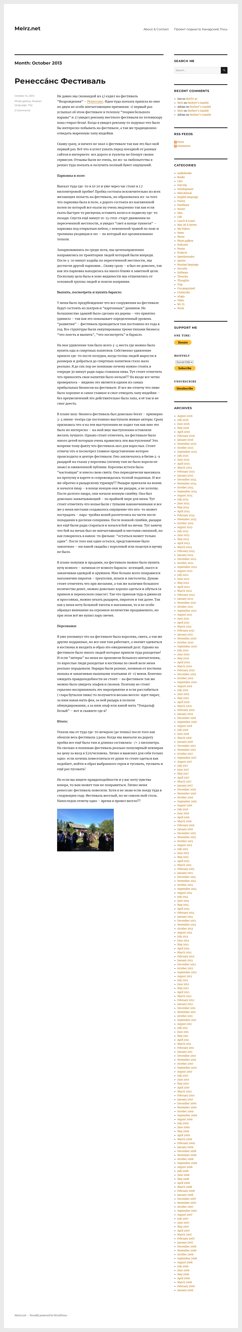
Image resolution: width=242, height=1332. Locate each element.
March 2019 (184, 706)
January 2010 (185, 1099)
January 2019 (185, 714)
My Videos (183, 228)
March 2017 (184, 781)
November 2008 (186, 1155)
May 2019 (183, 698)
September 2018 (187, 722)
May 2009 (183, 1131)
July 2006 (183, 1266)
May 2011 (182, 1036)
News (180, 232)
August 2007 (184, 1214)
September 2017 (187, 757)
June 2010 (183, 1079)
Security (182, 268)
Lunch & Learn (186, 221)
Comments (184, 146)
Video (180, 300)
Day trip (182, 185)
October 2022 (185, 563)
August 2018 (184, 726)
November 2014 (186, 881)
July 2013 (182, 936)
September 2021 (187, 610)
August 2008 (184, 1167)
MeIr (180, 102)
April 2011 (183, 1040)
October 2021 (185, 606)
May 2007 (183, 1226)
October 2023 (185, 523)
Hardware (183, 205)
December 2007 (186, 1198)
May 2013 (182, 944)
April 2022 (183, 587)
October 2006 (185, 1254)
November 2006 (187, 1250)
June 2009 (183, 1127)
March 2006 (184, 1282)
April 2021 (183, 622)
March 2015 (184, 865)
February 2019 (186, 710)
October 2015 (185, 841)
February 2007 (186, 1238)
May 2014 (183, 904)
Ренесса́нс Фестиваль (60, 81)
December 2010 (186, 1055)
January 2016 (185, 829)
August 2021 (184, 614)
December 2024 (186, 479)
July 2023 (182, 531)
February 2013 (185, 956)
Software (182, 272)
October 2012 (185, 968)
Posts (180, 142)
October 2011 (185, 1016)
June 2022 (183, 579)
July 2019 (182, 690)
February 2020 (186, 670)
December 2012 (186, 964)
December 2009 (186, 1103)
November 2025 (186, 443)
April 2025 (183, 463)
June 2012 (183, 984)
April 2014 (183, 908)
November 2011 (186, 1012)
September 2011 (186, 1020)
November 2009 (187, 1107)
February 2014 (185, 912)
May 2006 (183, 1274)
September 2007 (187, 1210)
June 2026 (183, 424)
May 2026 (183, 428)
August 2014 (184, 892)
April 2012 (183, 992)
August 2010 (184, 1071)
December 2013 (186, 920)
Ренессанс (95, 101)
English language (187, 197)
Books (181, 177)
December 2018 (186, 718)
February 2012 (185, 1000)
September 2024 (187, 491)
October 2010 (185, 1063)
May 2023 (183, 539)
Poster (181, 248)
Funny (181, 201)
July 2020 (182, 650)
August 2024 (184, 495)
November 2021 (186, 602)
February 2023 (186, 551)
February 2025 (186, 471)
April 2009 (183, 1135)
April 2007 (183, 1230)
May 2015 (183, 857)
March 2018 (184, 738)
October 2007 (185, 1206)
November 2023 (186, 519)
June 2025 (183, 459)
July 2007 (182, 1218)
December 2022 (186, 559)
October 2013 (185, 928)
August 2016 (184, 805)
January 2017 (185, 785)
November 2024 (186, 483)
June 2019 (183, 694)
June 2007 (183, 1222)
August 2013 (184, 932)
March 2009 (184, 1139)
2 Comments (22, 110)
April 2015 (183, 861)
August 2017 (184, 761)
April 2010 (183, 1087)
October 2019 (185, 678)
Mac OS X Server (187, 225)
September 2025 (187, 451)
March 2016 (184, 821)
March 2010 (184, 1091)
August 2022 (184, 571)
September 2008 (187, 1163)
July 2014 (182, 896)
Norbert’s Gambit (198, 102)
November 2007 (186, 1202)
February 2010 (185, 1095)
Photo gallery (23, 101)
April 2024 (183, 511)
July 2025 (182, 455)
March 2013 (184, 952)
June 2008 (183, 1175)
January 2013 (185, 960)
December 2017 (186, 745)
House (181, 209)
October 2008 (185, 1159)
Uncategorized (186, 288)
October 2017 (185, 753)
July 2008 (182, 1171)
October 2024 (185, 487)
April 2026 (183, 432)
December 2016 (186, 789)
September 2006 (187, 1258)
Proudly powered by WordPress (48, 1315)
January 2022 (185, 598)
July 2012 (182, 980)
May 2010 (183, 1083)
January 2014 (185, 916)
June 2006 (183, 1270)
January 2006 (185, 1290)
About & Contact (156, 29)
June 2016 (183, 813)
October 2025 (185, 447)
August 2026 (185, 416)
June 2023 (183, 535)
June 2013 (183, 940)
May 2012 (183, 988)
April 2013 (183, 948)
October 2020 (185, 642)
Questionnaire (185, 256)
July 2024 (182, 499)
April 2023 (183, 543)
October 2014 (185, 885)
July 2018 (182, 730)
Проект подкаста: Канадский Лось (200, 29)
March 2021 (184, 626)
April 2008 (183, 1183)
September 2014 (187, 889)
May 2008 (183, 1179)
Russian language (188, 264)
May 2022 (183, 583)
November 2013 (186, 924)
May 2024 (183, 507)
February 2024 (186, 515)
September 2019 (187, 682)
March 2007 (184, 1234)
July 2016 (182, 809)
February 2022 (186, 594)
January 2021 (185, 634)
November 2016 (186, 793)
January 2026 (185, 439)
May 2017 (183, 773)
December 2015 (186, 833)
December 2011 (186, 1008)
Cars (180, 181)
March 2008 (184, 1187)
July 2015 (182, 849)
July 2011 (182, 1028)
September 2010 (187, 1067)
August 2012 (184, 976)
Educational (184, 193)
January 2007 (185, 1242)
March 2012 (184, 996)
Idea (179, 213)
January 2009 (185, 1147)
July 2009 (183, 1123)
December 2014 (186, 877)
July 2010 (182, 1075)
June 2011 (183, 1032)
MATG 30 (191, 98)
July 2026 (183, 420)
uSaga (181, 296)
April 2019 (183, 702)
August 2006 (185, 1262)
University (183, 292)
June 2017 (183, 769)
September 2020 (187, 646)
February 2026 (186, 436)
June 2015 (183, 853)
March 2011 (184, 1044)
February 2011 (185, 1047)
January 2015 (185, 873)
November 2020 (186, 638)
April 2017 (183, 777)
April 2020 (183, 662)
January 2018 (185, 741)
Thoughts (183, 280)
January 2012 (185, 1004)
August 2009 (185, 1119)
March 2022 (184, 590)
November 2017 (186, 749)
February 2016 (186, 825)
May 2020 (183, 658)
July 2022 (182, 575)
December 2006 (186, 1246)
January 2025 (185, 475)
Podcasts (182, 244)
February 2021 (185, 630)
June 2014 (183, 900)
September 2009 (187, 1115)
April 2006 (183, 1278)
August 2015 (184, 845)
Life (179, 217)
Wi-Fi (180, 304)
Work (180, 308)
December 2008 (186, 1151)
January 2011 (184, 1051)
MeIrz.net (27, 28)
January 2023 (185, 555)
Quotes (181, 260)
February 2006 (186, 1286)
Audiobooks (184, 173)
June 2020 (183, 654)
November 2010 (186, 1059)
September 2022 (187, 567)
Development (185, 189)
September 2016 (187, 801)
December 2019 (186, 674)
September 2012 (187, 972)
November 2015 (186, 837)
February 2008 (186, 1191)
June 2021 (183, 618)
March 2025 (184, 467)
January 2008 (185, 1195)
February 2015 (185, 869)
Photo (181, 236)
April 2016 (183, 817)
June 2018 (183, 734)
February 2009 (186, 1143)
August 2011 (184, 1024)
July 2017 (182, 765)
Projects (182, 252)
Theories (182, 276)
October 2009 (185, 1111)
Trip (30, 105)
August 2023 (184, 527)
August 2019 (184, 686)
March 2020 (184, 666)
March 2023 (184, 547)
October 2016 (185, 797)
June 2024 (183, 503)
